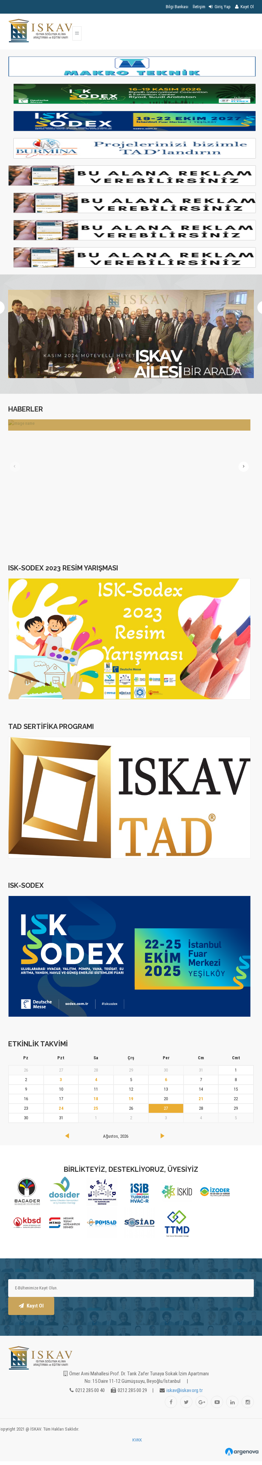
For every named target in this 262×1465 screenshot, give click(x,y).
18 (95, 1098)
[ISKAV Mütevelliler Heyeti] (131, 333)
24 (61, 1108)
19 (131, 1098)
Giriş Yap (222, 6)
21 (201, 1098)
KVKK (137, 1439)
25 (95, 1108)
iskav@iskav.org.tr (184, 1390)
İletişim (199, 6)
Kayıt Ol (246, 6)
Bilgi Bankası (177, 6)
